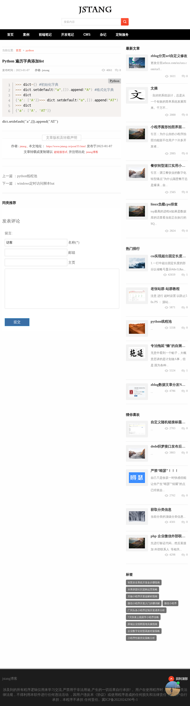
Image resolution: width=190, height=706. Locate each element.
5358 (172, 327)
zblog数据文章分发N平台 (170, 385)
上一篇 (19, 176)
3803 (172, 452)
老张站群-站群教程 (165, 289)
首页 (10, 34)
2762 (172, 495)
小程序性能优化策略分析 (141, 638)
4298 (172, 554)
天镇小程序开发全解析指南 (142, 596)
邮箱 (71, 252)
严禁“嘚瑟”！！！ (164, 471)
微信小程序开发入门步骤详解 (144, 603)
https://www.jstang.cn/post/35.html (66, 146)
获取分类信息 (161, 509)
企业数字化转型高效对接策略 (144, 631)
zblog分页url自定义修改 (169, 56)
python (30, 50)
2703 (172, 428)
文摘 (154, 88)
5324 (172, 370)
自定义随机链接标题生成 (170, 422)
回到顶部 (182, 678)
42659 (171, 274)
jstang (23, 146)
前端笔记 (45, 34)
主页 (71, 262)
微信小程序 (170, 603)
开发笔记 (67, 34)
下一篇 (28, 183)
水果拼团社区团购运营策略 (142, 589)
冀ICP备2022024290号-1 (120, 700)
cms (87, 34)
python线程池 (161, 321)
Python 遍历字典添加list (23, 61)
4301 (172, 522)
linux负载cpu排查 (164, 204)
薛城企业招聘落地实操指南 (142, 624)
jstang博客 (92, 151)
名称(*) (73, 242)
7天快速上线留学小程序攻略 (143, 617)
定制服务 (122, 34)
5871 (172, 307)
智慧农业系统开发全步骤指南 (144, 582)
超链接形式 (61, 151)
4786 (172, 391)
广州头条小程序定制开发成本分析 (146, 610)
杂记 (103, 34)
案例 (26, 34)
